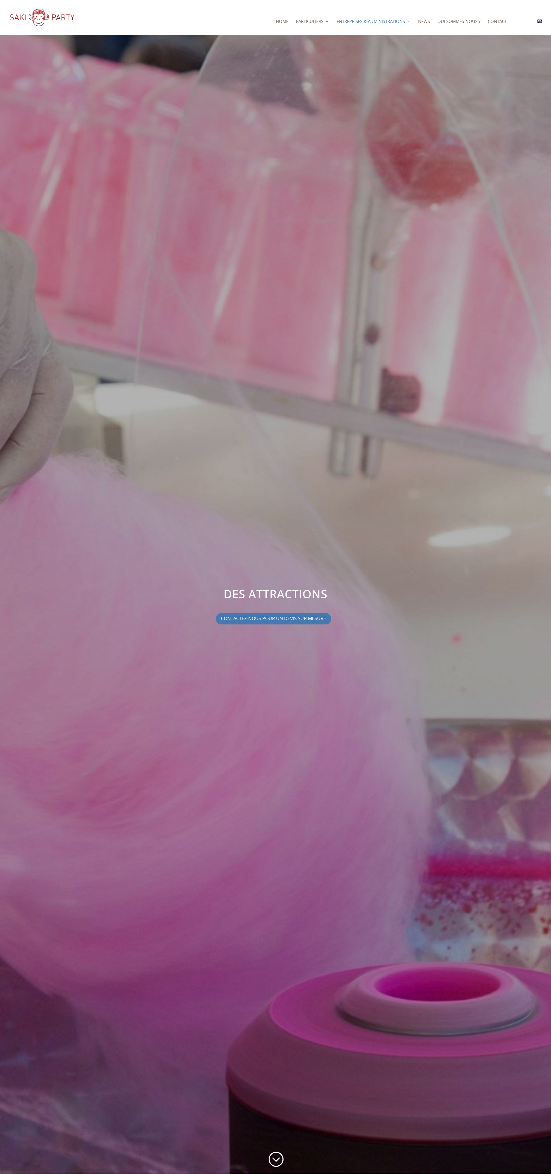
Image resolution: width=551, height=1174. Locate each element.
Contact (497, 21)
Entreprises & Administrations (371, 21)
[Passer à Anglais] (539, 27)
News (424, 21)
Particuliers (309, 21)
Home (282, 21)
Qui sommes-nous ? (458, 21)
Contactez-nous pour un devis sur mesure (273, 618)
